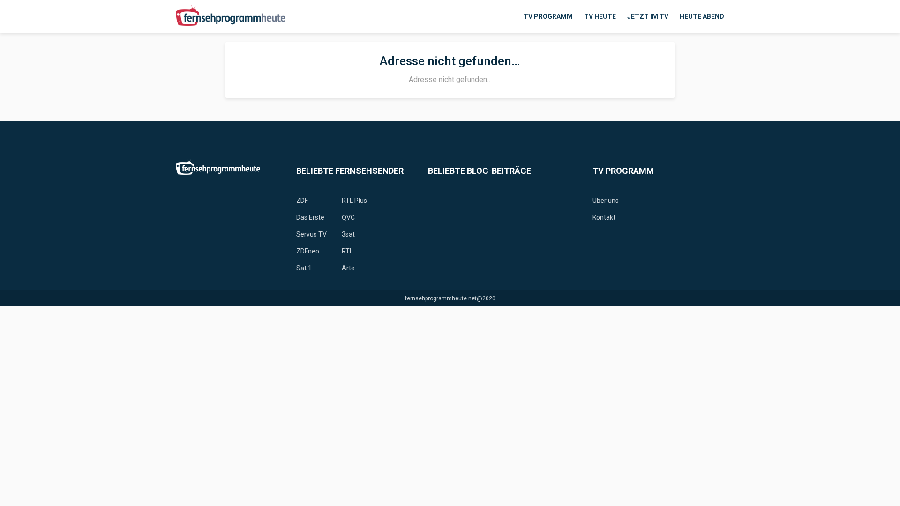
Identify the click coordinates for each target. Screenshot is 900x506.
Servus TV (311, 234)
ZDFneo (307, 251)
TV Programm (548, 16)
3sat (348, 234)
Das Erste (310, 217)
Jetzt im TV (647, 16)
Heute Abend (702, 16)
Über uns (605, 200)
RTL (347, 251)
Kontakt (603, 217)
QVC (348, 217)
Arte (348, 268)
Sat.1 (304, 268)
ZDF (302, 200)
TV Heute (600, 16)
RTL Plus (354, 200)
